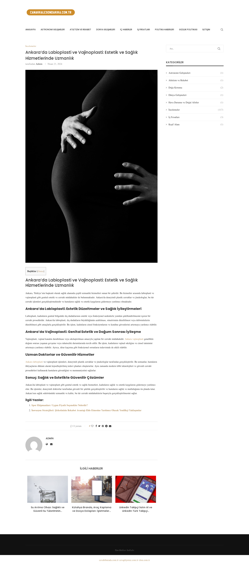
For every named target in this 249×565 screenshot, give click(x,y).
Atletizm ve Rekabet (80, 29)
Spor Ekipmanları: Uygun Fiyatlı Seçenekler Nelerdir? (60, 405)
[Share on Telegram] (106, 426)
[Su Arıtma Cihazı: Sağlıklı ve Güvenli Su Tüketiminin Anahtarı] (47, 489)
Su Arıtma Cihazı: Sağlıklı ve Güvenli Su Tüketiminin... (47, 509)
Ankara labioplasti (34, 361)
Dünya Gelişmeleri (105, 29)
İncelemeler (196, 109)
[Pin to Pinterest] (103, 426)
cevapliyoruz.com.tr (128, 560)
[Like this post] (92, 426)
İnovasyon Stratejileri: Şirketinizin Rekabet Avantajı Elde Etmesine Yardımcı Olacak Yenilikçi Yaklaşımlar (86, 410)
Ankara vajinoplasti (134, 338)
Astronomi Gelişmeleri (53, 29)
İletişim (206, 29)
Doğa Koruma (196, 87)
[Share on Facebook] (96, 426)
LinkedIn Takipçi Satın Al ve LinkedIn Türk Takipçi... (135, 509)
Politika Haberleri (164, 29)
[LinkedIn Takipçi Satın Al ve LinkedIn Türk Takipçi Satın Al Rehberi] (135, 489)
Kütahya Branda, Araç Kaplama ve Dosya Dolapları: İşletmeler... (91, 509)
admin (39, 63)
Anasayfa (30, 29)
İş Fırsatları (143, 29)
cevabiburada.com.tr (109, 560)
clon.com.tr (144, 560)
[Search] (222, 29)
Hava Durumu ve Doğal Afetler (196, 102)
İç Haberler (126, 29)
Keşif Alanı (196, 124)
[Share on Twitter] (99, 426)
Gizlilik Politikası (188, 29)
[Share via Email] (110, 426)
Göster (41, 271)
